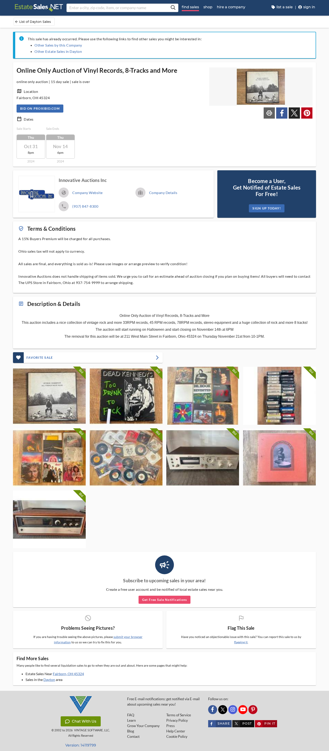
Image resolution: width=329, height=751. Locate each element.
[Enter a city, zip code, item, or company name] (173, 8)
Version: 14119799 (80, 745)
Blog (130, 731)
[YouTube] (242, 709)
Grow (143, 726)
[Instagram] (232, 709)
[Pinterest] (252, 709)
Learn (131, 720)
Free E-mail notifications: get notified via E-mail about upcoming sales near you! (163, 701)
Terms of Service (178, 715)
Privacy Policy (177, 720)
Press (170, 726)
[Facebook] (212, 709)
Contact (133, 736)
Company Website (87, 192)
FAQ (130, 715)
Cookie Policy (176, 736)
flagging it (241, 642)
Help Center (175, 731)
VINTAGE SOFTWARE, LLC (91, 730)
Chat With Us (84, 721)
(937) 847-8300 (85, 206)
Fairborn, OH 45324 (68, 674)
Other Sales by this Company (58, 45)
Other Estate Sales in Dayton (58, 51)
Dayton (49, 679)
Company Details (163, 192)
